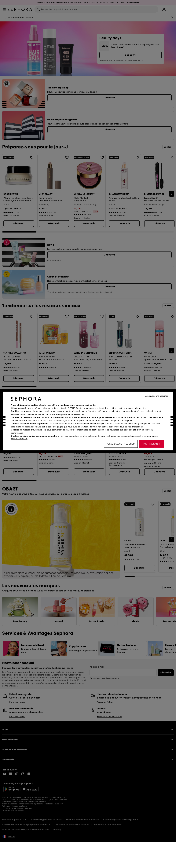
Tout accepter (151, 444)
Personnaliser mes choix (121, 444)
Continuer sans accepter (156, 396)
